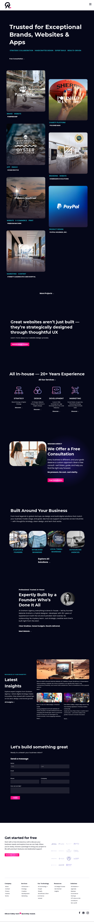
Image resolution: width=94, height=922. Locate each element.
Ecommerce (74, 893)
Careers (7, 893)
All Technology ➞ (43, 886)
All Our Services (46, 379)
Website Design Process (20, 344)
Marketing (24, 896)
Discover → (19, 407)
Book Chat (12, 855)
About (7, 886)
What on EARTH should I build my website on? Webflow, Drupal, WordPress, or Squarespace (62, 681)
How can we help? (16, 786)
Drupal (40, 889)
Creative (24, 891)
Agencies (73, 889)
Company (44, 778)
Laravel (40, 898)
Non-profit (74, 903)
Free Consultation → (17, 59)
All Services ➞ (25, 886)
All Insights (9, 702)
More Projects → (47, 293)
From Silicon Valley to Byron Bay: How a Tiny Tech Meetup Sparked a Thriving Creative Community (76, 706)
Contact (7, 889)
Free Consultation (55, 480)
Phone (12, 778)
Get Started (57, 889)
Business (73, 891)
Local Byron (74, 900)
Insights (56, 891)
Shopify (40, 891)
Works (7, 896)
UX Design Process (59, 886)
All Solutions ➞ (75, 886)
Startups (73, 896)
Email (12, 771)
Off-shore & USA (75, 898)
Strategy (24, 889)
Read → (39, 689)
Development (26, 893)
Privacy (7, 891)
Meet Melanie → (25, 631)
